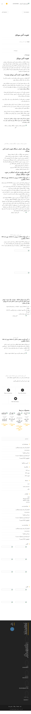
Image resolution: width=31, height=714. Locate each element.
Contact (17, 706)
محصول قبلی (4, 12)
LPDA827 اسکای (13, 199)
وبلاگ (14, 706)
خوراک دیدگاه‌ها (26, 500)
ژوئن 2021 (27, 473)
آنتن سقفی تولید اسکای (21, 344)
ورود (28, 496)
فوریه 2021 (27, 475)
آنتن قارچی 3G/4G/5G (4, 420)
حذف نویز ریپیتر (26, 420)
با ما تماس (18, 381)
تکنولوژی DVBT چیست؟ (24, 458)
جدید (28, 483)
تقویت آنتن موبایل (23, 41)
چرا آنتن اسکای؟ (26, 452)
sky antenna (27, 450)
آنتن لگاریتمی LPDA (19, 421)
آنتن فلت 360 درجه (12, 420)
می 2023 (27, 470)
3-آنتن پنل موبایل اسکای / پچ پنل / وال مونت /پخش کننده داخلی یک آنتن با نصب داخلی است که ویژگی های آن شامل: (15, 301)
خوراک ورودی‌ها (26, 498)
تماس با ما (10, 706)
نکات (28, 489)
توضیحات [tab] (15, 50)
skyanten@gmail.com (23, 688)
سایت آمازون (16, 377)
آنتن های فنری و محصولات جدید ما (22, 455)
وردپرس (27, 501)
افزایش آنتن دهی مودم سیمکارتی (22, 447)
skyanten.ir (26, 699)
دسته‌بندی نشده (26, 486)
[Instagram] (12, 629)
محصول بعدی (26, 12)
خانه (20, 706)
